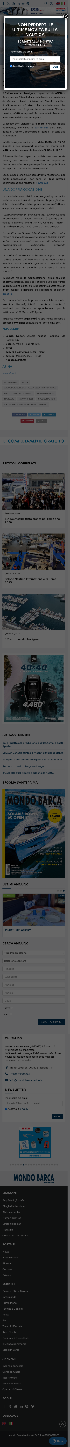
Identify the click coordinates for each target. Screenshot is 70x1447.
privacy (29, 66)
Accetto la (23, 66)
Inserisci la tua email (21, 51)
